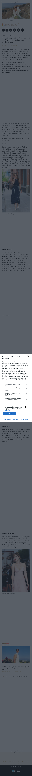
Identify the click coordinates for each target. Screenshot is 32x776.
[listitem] (16, 385)
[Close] (28, 357)
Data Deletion (7, 419)
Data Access (16, 419)
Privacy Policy (24, 419)
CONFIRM (10, 413)
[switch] (26, 388)
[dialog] (16, 388)
